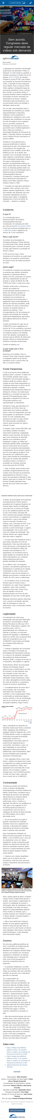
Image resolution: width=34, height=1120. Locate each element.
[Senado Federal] (17, 3)
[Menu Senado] (3, 3)
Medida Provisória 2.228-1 (21, 226)
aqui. (18, 344)
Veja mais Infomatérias (17, 1110)
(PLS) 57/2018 (14, 77)
